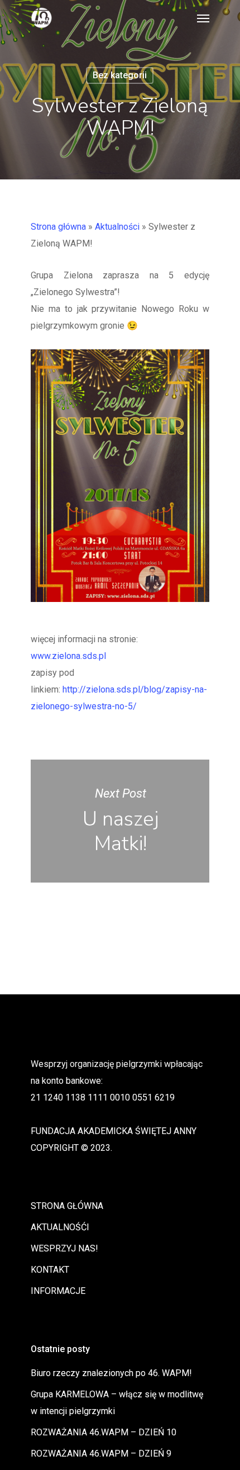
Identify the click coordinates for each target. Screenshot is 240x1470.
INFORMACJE (58, 1291)
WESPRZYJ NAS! (64, 1248)
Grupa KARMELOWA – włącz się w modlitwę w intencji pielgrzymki (117, 1402)
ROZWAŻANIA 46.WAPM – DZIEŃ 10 (103, 1432)
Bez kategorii (120, 75)
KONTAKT (50, 1269)
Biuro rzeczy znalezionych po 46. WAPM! (111, 1373)
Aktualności (117, 226)
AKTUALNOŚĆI (60, 1227)
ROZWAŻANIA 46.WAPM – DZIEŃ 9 (101, 1453)
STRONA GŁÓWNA (67, 1206)
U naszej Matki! (120, 821)
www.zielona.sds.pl (68, 656)
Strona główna (58, 226)
